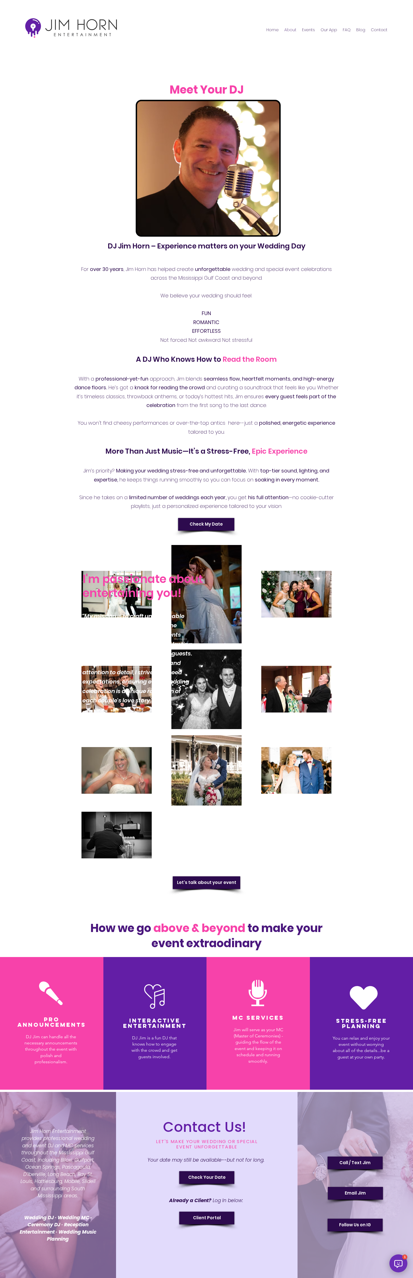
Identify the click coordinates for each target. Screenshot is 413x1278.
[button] (398, 1263)
